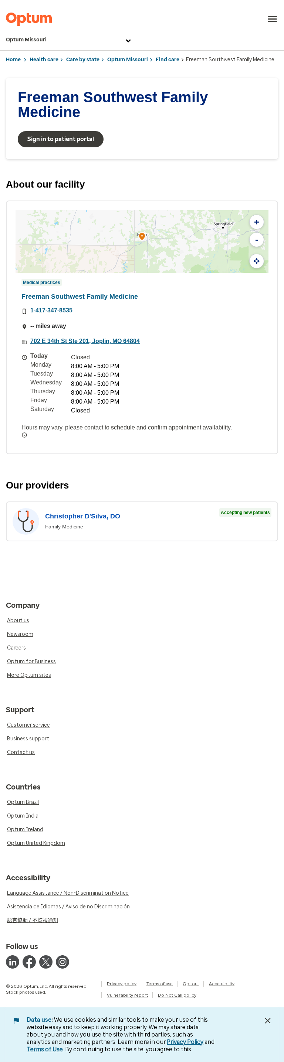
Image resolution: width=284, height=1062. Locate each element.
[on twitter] (46, 962)
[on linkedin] (12, 962)
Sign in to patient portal (60, 139)
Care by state (82, 59)
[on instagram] (62, 962)
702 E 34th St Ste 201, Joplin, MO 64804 (85, 341)
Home (13, 59)
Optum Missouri (26, 40)
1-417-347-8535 (51, 310)
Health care (44, 59)
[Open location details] (142, 237)
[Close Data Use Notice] (267, 1020)
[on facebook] (29, 962)
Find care (167, 59)
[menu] (272, 19)
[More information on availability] (24, 435)
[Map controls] (256, 261)
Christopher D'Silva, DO (82, 516)
